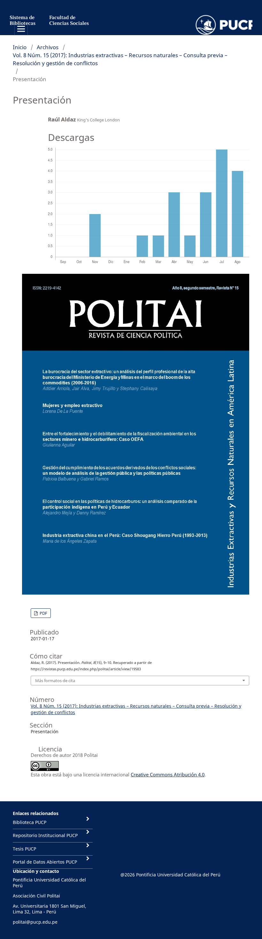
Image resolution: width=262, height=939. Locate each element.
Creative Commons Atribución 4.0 (167, 774)
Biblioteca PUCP (29, 822)
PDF (43, 613)
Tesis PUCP (24, 849)
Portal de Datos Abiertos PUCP (45, 862)
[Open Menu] (21, 28)
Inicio (20, 47)
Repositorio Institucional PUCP (45, 835)
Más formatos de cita (55, 680)
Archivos (47, 47)
